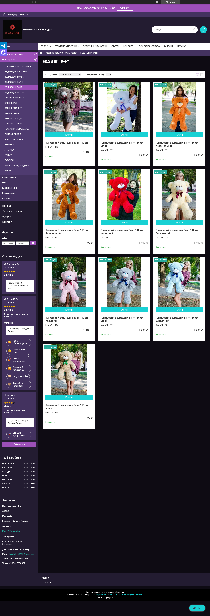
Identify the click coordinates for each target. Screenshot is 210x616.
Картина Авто (9, 193)
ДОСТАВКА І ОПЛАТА (149, 46)
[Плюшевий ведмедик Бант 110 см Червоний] (124, 195)
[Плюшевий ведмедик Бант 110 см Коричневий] (69, 195)
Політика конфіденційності (130, 595)
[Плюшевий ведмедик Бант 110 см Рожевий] (69, 283)
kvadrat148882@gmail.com (22, 554)
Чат (199, 608)
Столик (6, 198)
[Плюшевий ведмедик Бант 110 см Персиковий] (179, 195)
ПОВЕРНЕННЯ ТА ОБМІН (95, 46)
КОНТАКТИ (128, 46)
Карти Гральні (9, 177)
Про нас (6, 205)
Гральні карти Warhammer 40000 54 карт (18, 285)
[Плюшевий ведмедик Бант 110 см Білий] (124, 108)
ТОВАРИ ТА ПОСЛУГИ (66, 46)
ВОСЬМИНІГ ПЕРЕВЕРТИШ (18, 66)
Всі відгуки (19, 444)
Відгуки (6, 216)
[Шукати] (194, 29)
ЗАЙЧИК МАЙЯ (12, 113)
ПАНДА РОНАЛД (13, 134)
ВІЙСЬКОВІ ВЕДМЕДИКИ (17, 165)
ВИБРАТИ (124, 8)
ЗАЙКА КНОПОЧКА (14, 139)
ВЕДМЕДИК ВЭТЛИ (14, 92)
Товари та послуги (53, 53)
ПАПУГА (8, 155)
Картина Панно (9, 188)
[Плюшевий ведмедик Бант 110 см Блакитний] (179, 283)
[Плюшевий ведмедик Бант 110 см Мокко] (69, 370)
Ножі (4, 182)
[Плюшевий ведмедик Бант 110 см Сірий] (124, 283)
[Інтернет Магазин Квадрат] (12, 29)
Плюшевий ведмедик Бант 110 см (66, 142)
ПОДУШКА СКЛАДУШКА (17, 129)
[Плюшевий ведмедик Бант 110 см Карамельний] (179, 108)
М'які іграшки (71, 53)
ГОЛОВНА (46, 46)
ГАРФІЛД (9, 160)
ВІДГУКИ (168, 46)
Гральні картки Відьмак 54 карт (20, 329)
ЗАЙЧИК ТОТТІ (12, 103)
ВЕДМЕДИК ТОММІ (14, 77)
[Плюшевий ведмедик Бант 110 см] (69, 108)
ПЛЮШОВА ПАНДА (14, 97)
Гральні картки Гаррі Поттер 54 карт (18, 422)
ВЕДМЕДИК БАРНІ (14, 82)
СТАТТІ (115, 46)
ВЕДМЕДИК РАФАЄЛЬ (16, 71)
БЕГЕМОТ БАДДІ (13, 118)
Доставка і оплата (12, 211)
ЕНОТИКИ (9, 144)
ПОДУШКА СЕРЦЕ (13, 123)
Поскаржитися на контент (105, 595)
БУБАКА (9, 170)
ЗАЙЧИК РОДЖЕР (13, 108)
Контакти (7, 221)
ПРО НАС (181, 46)
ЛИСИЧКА (9, 150)
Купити (69, 135)
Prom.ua (120, 592)
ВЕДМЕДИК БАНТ (13, 87)
